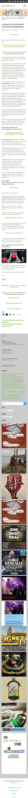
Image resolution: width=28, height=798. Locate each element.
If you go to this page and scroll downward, (13, 212)
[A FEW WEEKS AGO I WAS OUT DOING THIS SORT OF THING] (14, 461)
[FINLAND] (14, 715)
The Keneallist (15, 30)
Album (21, 29)
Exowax (4, 30)
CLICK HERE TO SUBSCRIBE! (13, 756)
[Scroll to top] (25, 795)
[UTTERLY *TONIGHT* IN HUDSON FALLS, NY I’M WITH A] (14, 613)
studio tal (15, 782)
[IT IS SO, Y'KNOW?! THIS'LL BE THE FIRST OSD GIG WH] (14, 537)
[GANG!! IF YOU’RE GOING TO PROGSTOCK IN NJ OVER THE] (14, 639)
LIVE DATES (4, 336)
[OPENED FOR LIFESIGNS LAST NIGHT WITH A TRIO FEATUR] (14, 588)
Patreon (14, 793)
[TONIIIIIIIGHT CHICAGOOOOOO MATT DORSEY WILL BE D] (14, 562)
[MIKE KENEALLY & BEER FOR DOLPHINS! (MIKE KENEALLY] (14, 512)
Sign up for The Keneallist (14, 308)
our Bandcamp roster (12, 85)
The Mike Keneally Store (14, 787)
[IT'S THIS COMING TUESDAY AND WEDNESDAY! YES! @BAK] (14, 436)
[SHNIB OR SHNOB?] (14, 486)
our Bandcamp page (14, 119)
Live (7, 30)
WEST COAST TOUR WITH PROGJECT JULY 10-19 (11, 399)
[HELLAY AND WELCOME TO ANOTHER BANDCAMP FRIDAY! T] (14, 689)
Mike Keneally (15, 29)
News (9, 30)
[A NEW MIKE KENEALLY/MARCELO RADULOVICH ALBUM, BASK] (14, 664)
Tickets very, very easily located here (11, 241)
